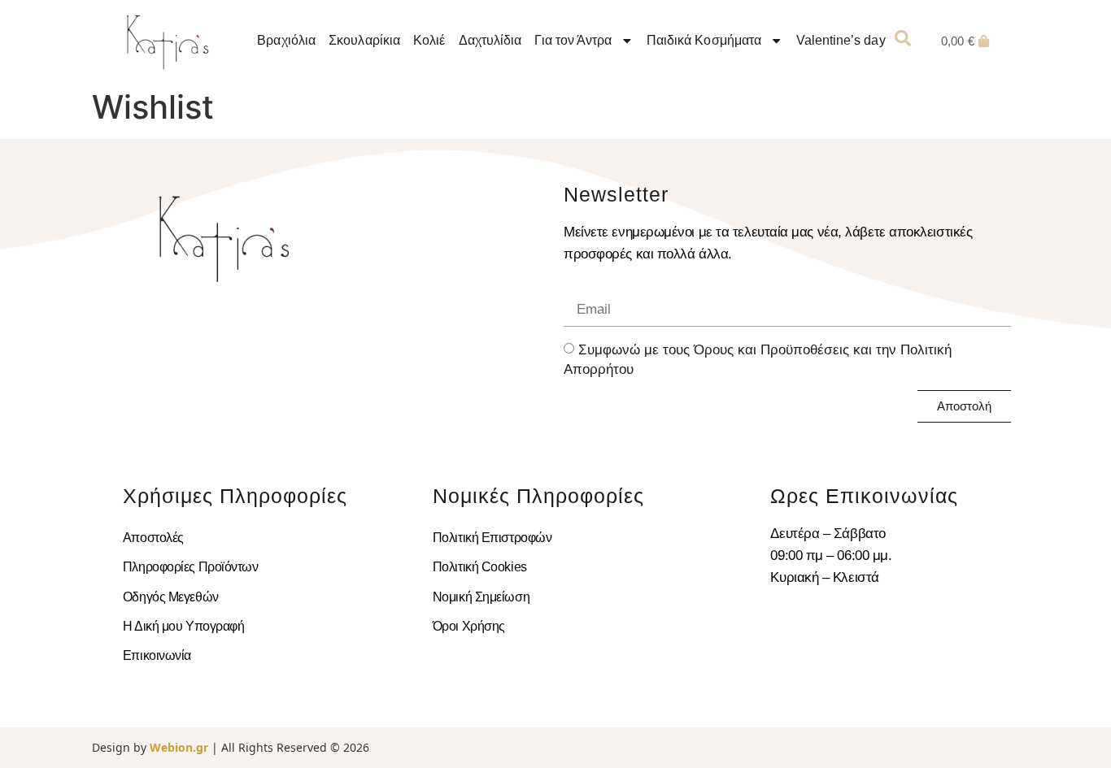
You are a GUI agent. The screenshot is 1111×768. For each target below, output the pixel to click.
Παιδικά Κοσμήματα (704, 40)
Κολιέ (430, 40)
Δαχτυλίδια (490, 40)
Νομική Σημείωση (481, 597)
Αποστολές (153, 538)
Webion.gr (179, 747)
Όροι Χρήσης (469, 626)
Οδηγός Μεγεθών (171, 597)
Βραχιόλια (287, 40)
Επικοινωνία (157, 655)
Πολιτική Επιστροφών (492, 538)
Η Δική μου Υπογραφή (183, 626)
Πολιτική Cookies (480, 567)
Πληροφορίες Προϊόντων (191, 567)
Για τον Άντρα (573, 40)
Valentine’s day (841, 40)
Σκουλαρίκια (365, 40)
